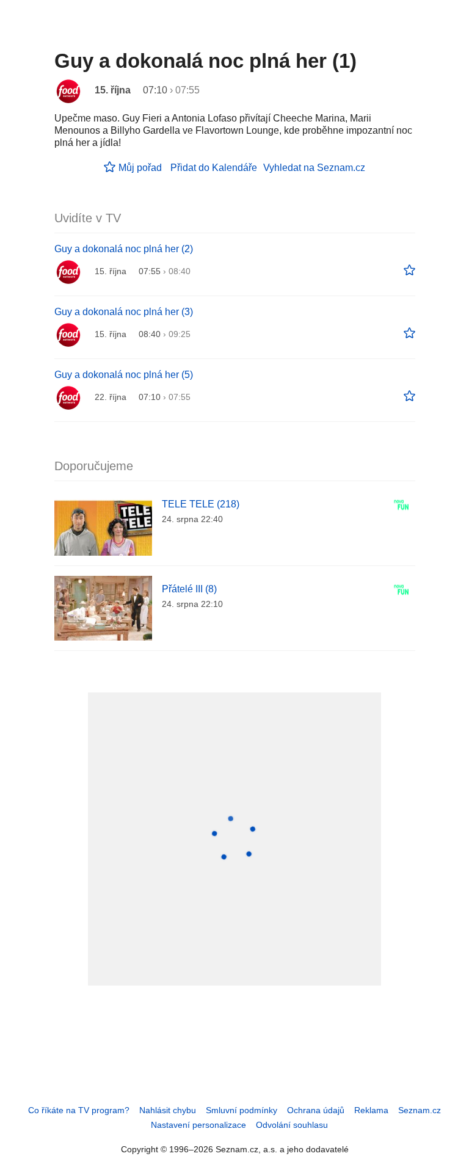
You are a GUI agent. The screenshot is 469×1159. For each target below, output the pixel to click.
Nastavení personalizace (198, 1125)
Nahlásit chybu (167, 1110)
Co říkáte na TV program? (78, 1110)
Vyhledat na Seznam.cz (314, 167)
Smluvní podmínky (241, 1110)
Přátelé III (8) (189, 589)
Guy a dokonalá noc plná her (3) (123, 312)
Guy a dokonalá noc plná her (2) (123, 249)
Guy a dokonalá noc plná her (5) (123, 374)
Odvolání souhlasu (292, 1125)
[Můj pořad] (409, 270)
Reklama (371, 1110)
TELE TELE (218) (200, 504)
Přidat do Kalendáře (213, 167)
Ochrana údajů (315, 1110)
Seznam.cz (419, 1110)
